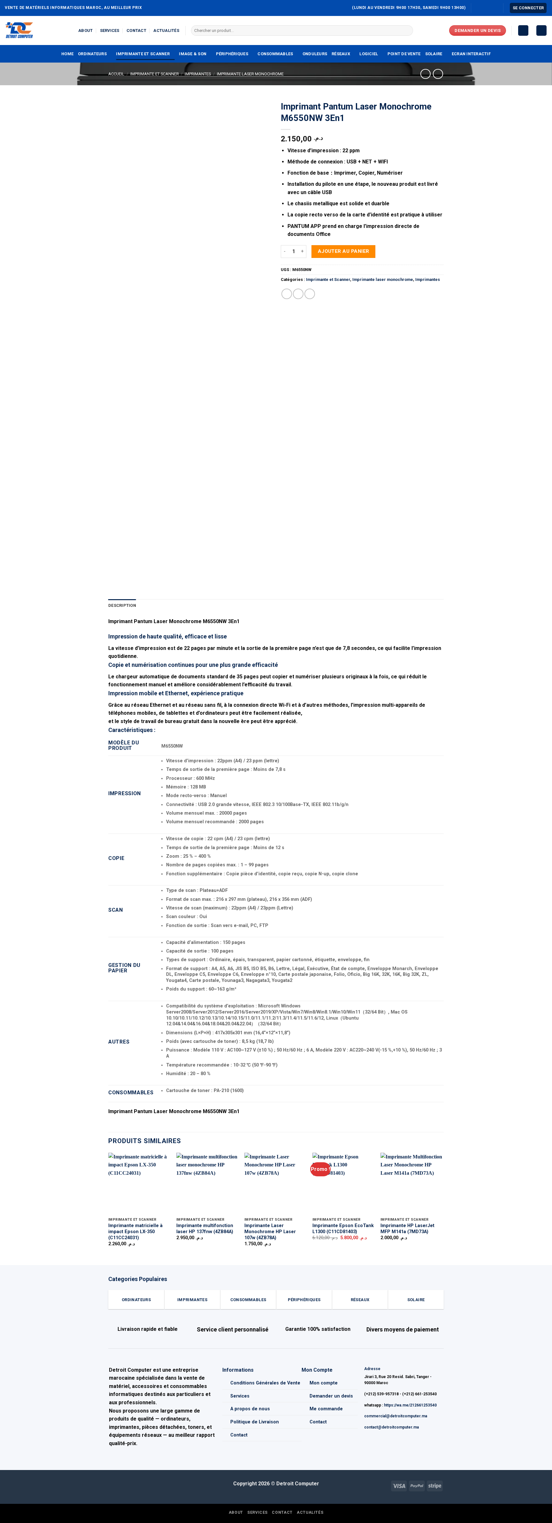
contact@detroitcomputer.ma (391, 1427)
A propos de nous (250, 1409)
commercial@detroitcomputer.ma (395, 1416)
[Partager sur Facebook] (286, 294)
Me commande (326, 1409)
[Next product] (425, 74)
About (85, 30)
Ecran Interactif (471, 53)
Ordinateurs (92, 53)
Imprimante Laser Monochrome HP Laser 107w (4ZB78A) (270, 1231)
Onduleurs (315, 53)
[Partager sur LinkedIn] (309, 294)
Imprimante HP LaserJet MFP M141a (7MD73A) (407, 1228)
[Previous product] (438, 74)
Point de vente (404, 53)
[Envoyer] (407, 30)
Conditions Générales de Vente (265, 1383)
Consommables (275, 53)
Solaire (433, 53)
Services (109, 30)
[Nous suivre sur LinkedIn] (495, 8)
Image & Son (192, 53)
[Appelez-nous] (489, 8)
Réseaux (341, 53)
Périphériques (232, 53)
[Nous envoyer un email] (483, 8)
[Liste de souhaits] (523, 30)
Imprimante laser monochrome (250, 74)
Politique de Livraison (254, 1422)
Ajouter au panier (343, 251)
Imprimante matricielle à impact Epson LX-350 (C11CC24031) (135, 1231)
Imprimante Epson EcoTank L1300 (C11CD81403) (343, 1228)
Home (67, 53)
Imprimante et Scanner (142, 53)
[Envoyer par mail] (298, 294)
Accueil (116, 74)
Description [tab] (122, 605)
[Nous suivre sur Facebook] (477, 8)
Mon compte (324, 1383)
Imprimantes (198, 74)
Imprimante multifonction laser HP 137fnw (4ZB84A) (204, 1228)
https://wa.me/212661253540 (410, 1405)
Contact (136, 30)
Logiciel (368, 53)
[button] (528, 8)
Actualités (166, 30)
